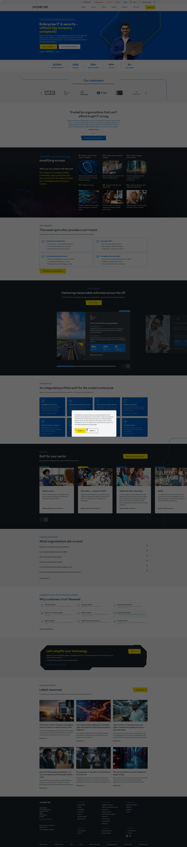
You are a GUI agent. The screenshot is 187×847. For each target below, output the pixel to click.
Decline (92, 430)
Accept (80, 430)
